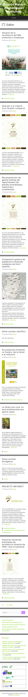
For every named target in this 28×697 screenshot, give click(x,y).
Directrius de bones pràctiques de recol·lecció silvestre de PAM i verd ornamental (13, 543)
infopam (6, 638)
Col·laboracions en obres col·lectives (13, 399)
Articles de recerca (9, 324)
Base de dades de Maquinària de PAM (12, 622)
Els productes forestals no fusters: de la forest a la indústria (13, 352)
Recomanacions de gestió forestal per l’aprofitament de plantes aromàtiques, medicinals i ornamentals (12, 183)
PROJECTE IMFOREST (13, 486)
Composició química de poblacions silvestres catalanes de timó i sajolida (13, 263)
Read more (11, 94)
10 (8, 604)
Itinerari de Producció (7, 620)
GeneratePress (16, 694)
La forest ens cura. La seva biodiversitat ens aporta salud (13, 409)
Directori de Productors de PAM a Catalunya (13, 624)
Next (11, 604)
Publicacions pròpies (9, 98)
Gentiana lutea (20, 530)
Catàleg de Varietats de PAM (9, 626)
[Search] (23, 612)
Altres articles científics (14, 331)
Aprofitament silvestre (9, 528)
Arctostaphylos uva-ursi (10, 530)
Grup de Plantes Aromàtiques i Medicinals (14, 8)
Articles (6, 451)
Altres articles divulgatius (9, 460)
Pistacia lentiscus (6, 532)
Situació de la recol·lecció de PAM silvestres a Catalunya (13, 35)
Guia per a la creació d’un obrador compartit (13, 107)
